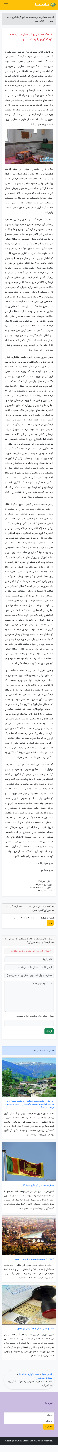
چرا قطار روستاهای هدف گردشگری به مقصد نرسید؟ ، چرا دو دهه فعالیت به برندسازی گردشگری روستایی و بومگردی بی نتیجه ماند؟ (29, 1104)
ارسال (49, 1031)
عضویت (48, 1426)
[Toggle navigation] (6, 5)
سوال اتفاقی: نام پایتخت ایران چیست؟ (35, 1016)
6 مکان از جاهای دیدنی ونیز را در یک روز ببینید (34, 1259)
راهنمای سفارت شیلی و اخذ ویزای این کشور (36, 1328)
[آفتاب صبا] (45, 4)
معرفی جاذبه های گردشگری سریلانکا (38, 1185)
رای (50, 923)
